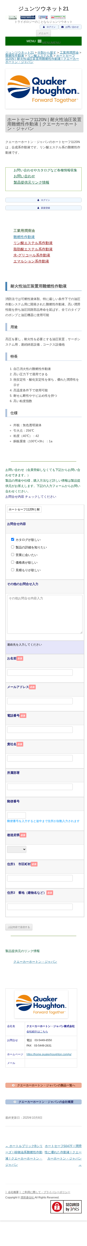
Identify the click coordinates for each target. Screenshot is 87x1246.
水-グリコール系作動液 (31, 255)
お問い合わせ (24, 176)
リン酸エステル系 (40, 55)
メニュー (43, 33)
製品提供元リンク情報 (31, 182)
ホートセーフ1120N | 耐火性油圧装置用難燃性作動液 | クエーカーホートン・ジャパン (42, 59)
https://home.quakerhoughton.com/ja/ (49, 1054)
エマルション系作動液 (31, 261)
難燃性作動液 (14, 55)
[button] (51, 42)
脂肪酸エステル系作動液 (33, 249)
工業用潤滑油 (69, 52)
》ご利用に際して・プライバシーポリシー (44, 1192)
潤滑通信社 (28, 1197)
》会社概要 (12, 1192)
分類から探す (46, 52)
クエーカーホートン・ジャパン (35, 961)
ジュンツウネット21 (43, 9)
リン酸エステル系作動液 (33, 243)
